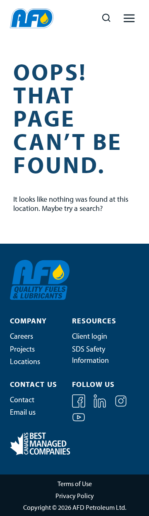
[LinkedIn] (100, 406)
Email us (23, 413)
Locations (25, 362)
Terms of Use (75, 484)
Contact (22, 400)
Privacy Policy (74, 496)
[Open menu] (129, 18)
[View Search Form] (106, 18)
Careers (21, 337)
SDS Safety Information (90, 355)
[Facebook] (79, 406)
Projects (22, 350)
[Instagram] (120, 406)
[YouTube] (78, 422)
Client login (89, 337)
